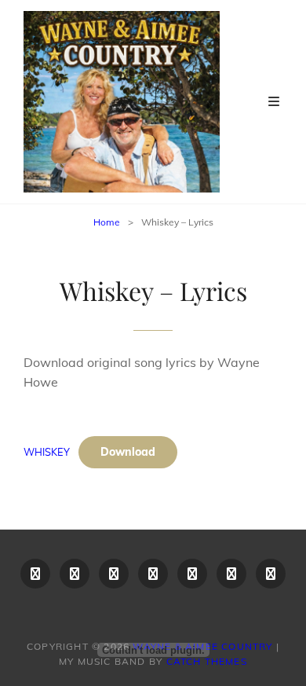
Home (106, 222)
